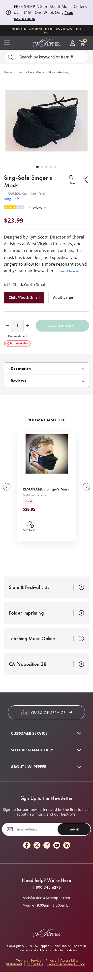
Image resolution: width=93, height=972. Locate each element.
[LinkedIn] (66, 845)
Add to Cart (62, 325)
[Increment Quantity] (27, 326)
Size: (25, 284)
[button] (46, 121)
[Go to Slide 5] (55, 167)
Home (8, 72)
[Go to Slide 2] (42, 167)
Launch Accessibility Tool (66, 964)
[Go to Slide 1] (37, 167)
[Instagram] (46, 845)
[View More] (20, 72)
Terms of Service (28, 960)
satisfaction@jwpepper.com (46, 898)
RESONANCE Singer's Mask (46, 489)
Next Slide (86, 486)
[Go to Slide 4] (51, 167)
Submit (74, 829)
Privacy (50, 960)
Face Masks (36, 72)
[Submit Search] (10, 57)
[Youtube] (56, 845)
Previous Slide (6, 486)
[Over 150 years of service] (46, 712)
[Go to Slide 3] (46, 167)
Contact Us (35, 28)
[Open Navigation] (6, 43)
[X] (36, 845)
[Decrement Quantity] (7, 326)
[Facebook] (27, 845)
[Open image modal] (46, 121)
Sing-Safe (12, 198)
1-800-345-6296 (46, 887)
